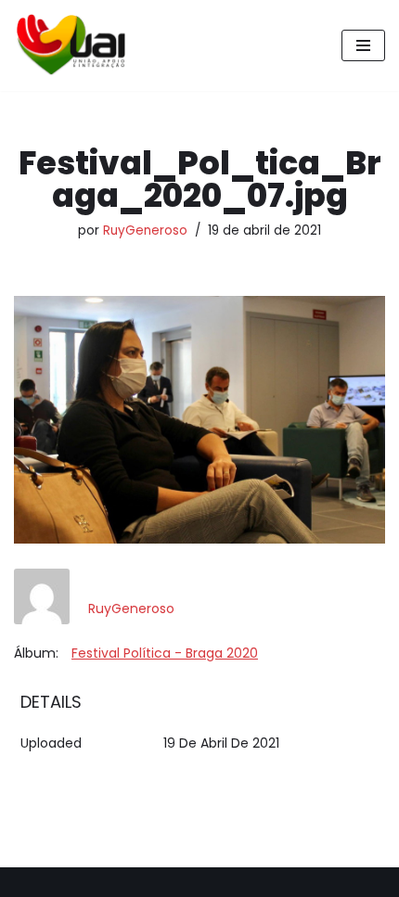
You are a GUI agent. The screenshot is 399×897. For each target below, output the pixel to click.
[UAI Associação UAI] (69, 45)
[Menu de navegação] (363, 45)
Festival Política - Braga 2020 (164, 653)
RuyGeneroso (145, 230)
